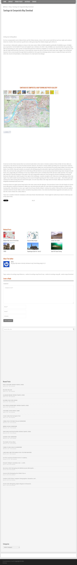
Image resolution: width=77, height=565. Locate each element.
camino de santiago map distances (15, 274)
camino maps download (67, 274)
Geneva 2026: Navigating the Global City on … (15, 473)
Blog (10, 6)
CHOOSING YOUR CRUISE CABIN (11, 410)
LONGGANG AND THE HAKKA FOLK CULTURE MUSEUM (17, 452)
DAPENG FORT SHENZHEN (9, 436)
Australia (27, 1)
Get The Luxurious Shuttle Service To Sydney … (15, 457)
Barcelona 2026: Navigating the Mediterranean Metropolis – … (19, 468)
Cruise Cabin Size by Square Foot (11, 416)
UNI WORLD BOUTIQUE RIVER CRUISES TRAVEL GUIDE (17, 431)
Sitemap (5, 563)
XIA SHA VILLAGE (7, 389)
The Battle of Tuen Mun (9, 442)
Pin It (33, 200)
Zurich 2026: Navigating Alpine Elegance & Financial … (17, 483)
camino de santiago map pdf (52, 274)
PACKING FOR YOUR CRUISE (10, 400)
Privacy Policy (18, 1)
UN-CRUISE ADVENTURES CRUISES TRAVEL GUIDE (16, 405)
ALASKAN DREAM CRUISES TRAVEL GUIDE (14, 395)
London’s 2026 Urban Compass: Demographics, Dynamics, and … (20, 478)
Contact (10, 1)
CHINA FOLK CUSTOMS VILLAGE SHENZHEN (14, 421)
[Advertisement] (38, 24)
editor (12, 261)
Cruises (34, 1)
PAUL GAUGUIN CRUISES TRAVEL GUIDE (13, 384)
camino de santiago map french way (34, 274)
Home (4, 1)
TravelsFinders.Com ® (8, 561)
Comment (5, 283)
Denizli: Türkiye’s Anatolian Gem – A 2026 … (14, 463)
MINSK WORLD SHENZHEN (10, 426)
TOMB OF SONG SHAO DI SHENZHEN (12, 447)
